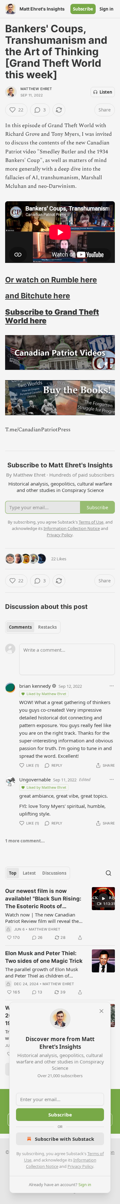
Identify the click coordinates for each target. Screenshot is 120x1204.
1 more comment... (25, 841)
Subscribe (83, 9)
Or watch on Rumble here (51, 279)
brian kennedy (35, 686)
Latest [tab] (29, 873)
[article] (60, 914)
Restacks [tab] (47, 627)
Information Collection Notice (72, 528)
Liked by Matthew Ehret (46, 693)
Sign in (107, 9)
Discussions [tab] (54, 873)
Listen (106, 92)
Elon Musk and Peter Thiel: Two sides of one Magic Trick (44, 957)
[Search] (108, 873)
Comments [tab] (20, 627)
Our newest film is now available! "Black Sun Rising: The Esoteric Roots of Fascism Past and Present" (43, 899)
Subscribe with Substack (64, 1139)
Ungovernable (35, 779)
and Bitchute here (37, 295)
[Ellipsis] (112, 686)
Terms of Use (91, 522)
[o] (103, 898)
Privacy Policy (80, 1166)
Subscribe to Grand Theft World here (52, 316)
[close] (101, 1011)
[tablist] (32, 627)
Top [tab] (12, 873)
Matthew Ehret (36, 89)
